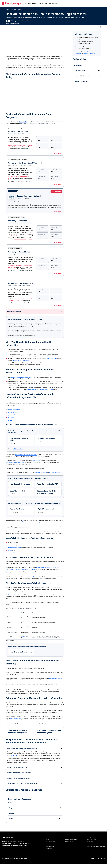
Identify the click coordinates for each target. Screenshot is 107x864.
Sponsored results (15, 123)
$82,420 (23, 631)
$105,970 (23, 621)
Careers (9, 420)
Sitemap (93, 858)
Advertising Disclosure (89, 53)
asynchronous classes (55, 678)
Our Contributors (50, 841)
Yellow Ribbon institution (20, 239)
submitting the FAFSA (41, 472)
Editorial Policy (68, 841)
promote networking (51, 358)
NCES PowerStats (18, 449)
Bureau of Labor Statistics (15, 595)
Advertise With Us (50, 851)
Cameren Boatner (34, 21)
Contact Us (49, 848)
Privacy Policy (90, 841)
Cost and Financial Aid (13, 409)
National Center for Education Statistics (26, 454)
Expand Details (58, 153)
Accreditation (11, 417)
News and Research (53, 3)
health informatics (18, 64)
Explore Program (56, 191)
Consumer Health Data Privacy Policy (96, 846)
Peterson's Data (23, 121)
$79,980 (23, 616)
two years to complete (36, 522)
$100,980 (23, 636)
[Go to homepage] (11, 3)
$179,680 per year (12, 755)
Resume (9, 550)
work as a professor (16, 718)
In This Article (11, 27)
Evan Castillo (20, 21)
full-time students (20, 522)
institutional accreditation (34, 577)
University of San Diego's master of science (18, 235)
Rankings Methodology (71, 839)
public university (36, 460)
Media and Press (50, 844)
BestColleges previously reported (15, 462)
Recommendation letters (14, 547)
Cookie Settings (101, 858)
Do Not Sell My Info (91, 839)
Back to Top (96, 27)
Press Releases (50, 846)
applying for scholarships (56, 472)
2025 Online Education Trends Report (21, 377)
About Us (48, 839)
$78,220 (23, 626)
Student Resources (42, 3)
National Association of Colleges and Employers (39, 389)
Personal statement (12, 553)
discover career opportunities (21, 360)
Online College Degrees (30, 3)
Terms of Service (91, 844)
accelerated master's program (39, 526)
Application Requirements (14, 415)
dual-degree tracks (29, 532)
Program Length (12, 412)
